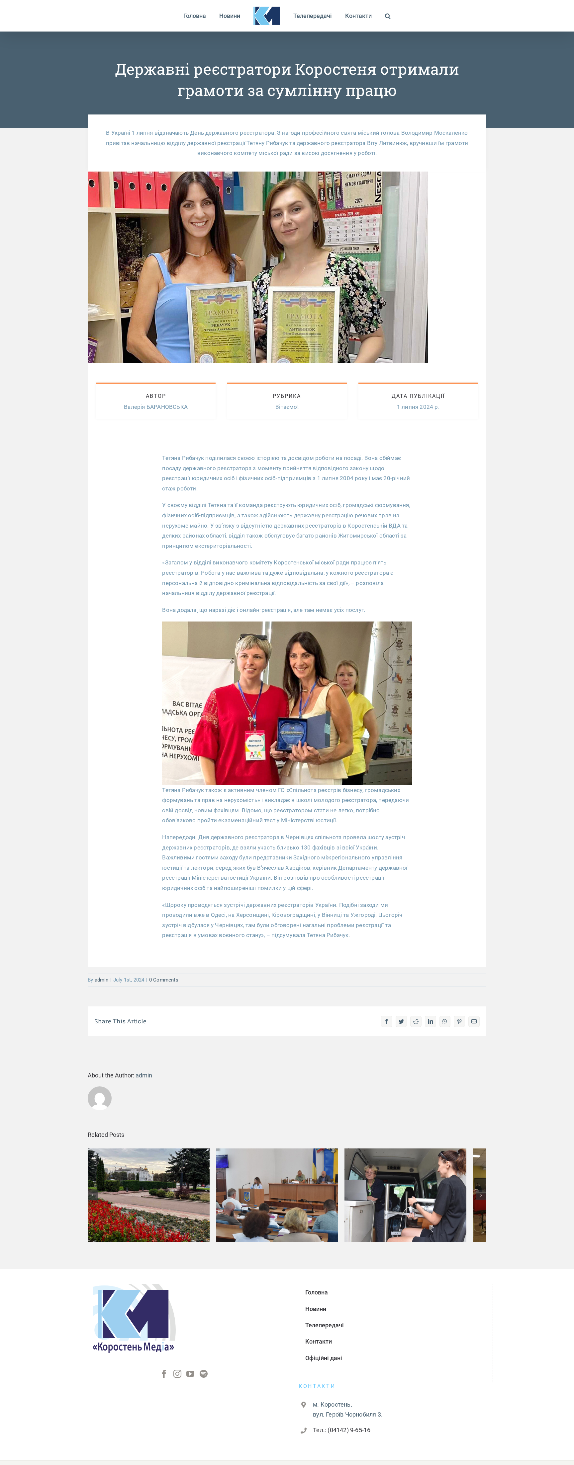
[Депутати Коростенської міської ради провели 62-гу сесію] (287, 1197)
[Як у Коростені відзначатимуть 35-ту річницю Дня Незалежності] (152, 1197)
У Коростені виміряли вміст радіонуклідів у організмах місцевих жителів (422, 1183)
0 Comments (163, 980)
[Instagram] (177, 1379)
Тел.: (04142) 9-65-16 (341, 1434)
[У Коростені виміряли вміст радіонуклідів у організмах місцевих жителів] (422, 1197)
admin (102, 980)
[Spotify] (204, 1379)
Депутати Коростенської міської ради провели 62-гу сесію (287, 1187)
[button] (372, 16)
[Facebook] (164, 1379)
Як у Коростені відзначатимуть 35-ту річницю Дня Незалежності (151, 1187)
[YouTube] (190, 1379)
